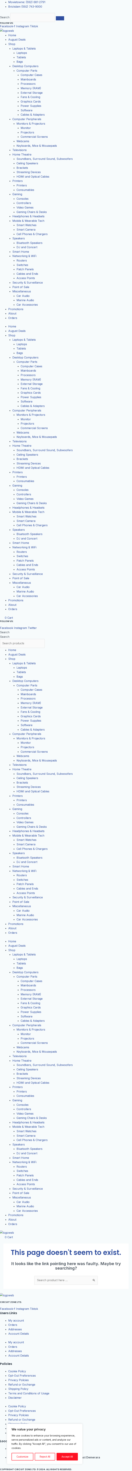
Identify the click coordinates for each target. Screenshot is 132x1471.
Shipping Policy (18, 1389)
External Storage (32, 92)
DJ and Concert (26, 247)
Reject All (45, 1456)
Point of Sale (20, 287)
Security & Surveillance (27, 282)
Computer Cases (31, 75)
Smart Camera (25, 229)
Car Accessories (27, 304)
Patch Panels (25, 269)
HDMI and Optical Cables (32, 176)
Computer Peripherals (26, 119)
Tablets (21, 57)
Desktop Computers (25, 66)
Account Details (18, 1333)
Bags (19, 61)
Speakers (18, 238)
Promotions (15, 309)
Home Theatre (21, 154)
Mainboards (28, 79)
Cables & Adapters (33, 114)
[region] (44, 1444)
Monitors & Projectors (30, 123)
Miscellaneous (21, 291)
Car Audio (23, 296)
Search (4, 17)
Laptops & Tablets (24, 48)
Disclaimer (15, 1397)
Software (26, 110)
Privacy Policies (18, 1380)
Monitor (26, 128)
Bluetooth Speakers (29, 243)
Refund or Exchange (21, 1384)
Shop (11, 44)
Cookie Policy (17, 1371)
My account (16, 1320)
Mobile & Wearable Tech (28, 220)
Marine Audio (25, 300)
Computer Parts (26, 70)
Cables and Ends (27, 273)
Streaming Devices (28, 172)
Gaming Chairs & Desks (31, 212)
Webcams (22, 141)
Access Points (25, 278)
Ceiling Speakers (27, 163)
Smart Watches (26, 225)
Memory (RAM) (31, 88)
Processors (28, 83)
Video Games (25, 207)
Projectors (27, 132)
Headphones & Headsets (28, 216)
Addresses (15, 1329)
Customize (22, 1456)
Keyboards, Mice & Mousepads (36, 145)
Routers (21, 260)
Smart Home (20, 251)
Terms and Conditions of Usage (28, 1393)
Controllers (23, 203)
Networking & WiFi (24, 256)
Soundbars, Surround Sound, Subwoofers (44, 159)
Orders (12, 318)
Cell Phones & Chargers (32, 234)
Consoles (22, 198)
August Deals (17, 39)
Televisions (19, 150)
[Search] (60, 18)
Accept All (67, 1456)
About (12, 313)
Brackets (22, 167)
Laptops (21, 53)
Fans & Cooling (30, 97)
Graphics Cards (31, 101)
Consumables (25, 190)
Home (12, 35)
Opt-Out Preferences (22, 1375)
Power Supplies (31, 106)
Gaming (17, 194)
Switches (22, 265)
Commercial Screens (34, 136)
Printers (17, 181)
